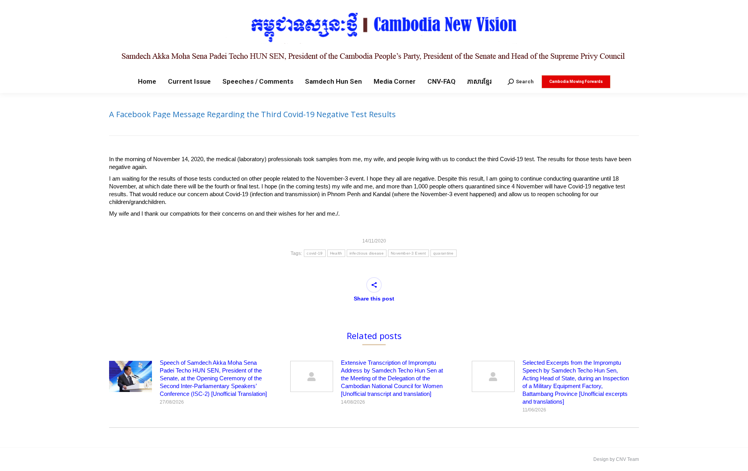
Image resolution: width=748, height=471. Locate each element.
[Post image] (130, 376)
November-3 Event (408, 253)
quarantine (443, 253)
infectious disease (366, 253)
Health (336, 253)
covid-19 (315, 253)
